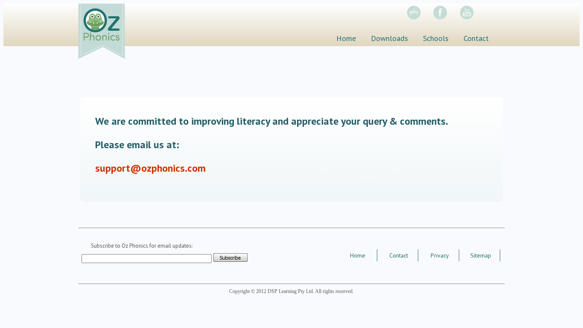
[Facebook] (445, 17)
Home (346, 38)
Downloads (389, 38)
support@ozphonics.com (150, 168)
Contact (476, 38)
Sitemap (480, 255)
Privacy (440, 255)
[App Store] (419, 17)
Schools (436, 38)
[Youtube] (472, 17)
